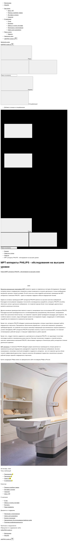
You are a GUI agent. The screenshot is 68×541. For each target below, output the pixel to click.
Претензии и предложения (15, 27)
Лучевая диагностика (14, 183)
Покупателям (8, 474)
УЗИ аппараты (12, 168)
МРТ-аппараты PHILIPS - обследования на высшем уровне (22, 271)
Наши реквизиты (9, 507)
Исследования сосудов (14, 203)
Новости (10, 34)
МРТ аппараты (12, 177)
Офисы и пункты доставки (15, 25)
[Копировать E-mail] (16, 38)
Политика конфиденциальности (13, 522)
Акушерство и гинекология (15, 171)
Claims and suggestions (14, 30)
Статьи (6, 215)
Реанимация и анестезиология (17, 194)
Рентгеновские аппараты (18, 190)
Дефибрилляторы (22, 196)
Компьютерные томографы (16, 186)
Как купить (7, 8)
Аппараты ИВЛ (12, 196)
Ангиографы (15, 188)
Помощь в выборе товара (15, 12)
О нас (9, 21)
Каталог (33, 122)
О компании (7, 19)
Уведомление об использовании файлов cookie (18, 520)
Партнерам (8, 476)
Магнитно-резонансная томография (18, 175)
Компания (7, 211)
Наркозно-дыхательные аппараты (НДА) (19, 200)
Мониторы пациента (33, 196)
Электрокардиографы (14, 181)
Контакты (10, 23)
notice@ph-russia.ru (6, 530)
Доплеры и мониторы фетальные (17, 173)
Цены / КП (11, 10)
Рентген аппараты (29, 186)
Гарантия (10, 17)
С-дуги (13, 192)
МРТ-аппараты (5, 346)
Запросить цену (8, 36)
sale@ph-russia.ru (9, 38)
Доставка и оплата (13, 15)
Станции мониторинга (17, 198)
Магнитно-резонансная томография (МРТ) (13, 289)
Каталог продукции (9, 518)
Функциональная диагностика (16, 179)
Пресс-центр (8, 32)
